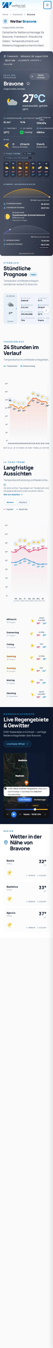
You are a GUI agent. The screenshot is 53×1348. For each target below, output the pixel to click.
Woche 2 (23, 502)
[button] (11, 308)
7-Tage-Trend (12, 153)
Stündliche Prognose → (18, 158)
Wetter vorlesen (41, 76)
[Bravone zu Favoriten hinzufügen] (28, 84)
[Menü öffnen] (47, 5)
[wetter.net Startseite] (13, 5)
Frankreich (18, 14)
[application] (26, 408)
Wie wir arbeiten (12, 494)
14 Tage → (29, 154)
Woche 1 (10, 502)
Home (5, 14)
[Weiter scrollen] (46, 310)
